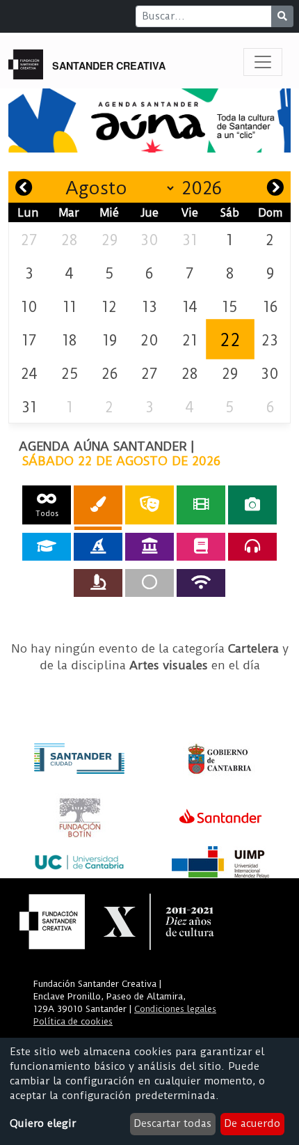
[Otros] (149, 583)
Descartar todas (172, 1123)
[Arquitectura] (149, 547)
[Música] (252, 547)
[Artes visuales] (98, 504)
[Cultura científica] (98, 583)
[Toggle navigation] (262, 62)
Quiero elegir (43, 1123)
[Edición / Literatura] (201, 547)
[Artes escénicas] (149, 504)
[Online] (201, 583)
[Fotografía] (252, 504)
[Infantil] (98, 547)
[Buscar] (282, 16)
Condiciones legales (175, 1009)
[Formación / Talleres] (46, 547)
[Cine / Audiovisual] (201, 504)
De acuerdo (252, 1123)
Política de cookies (73, 1021)
